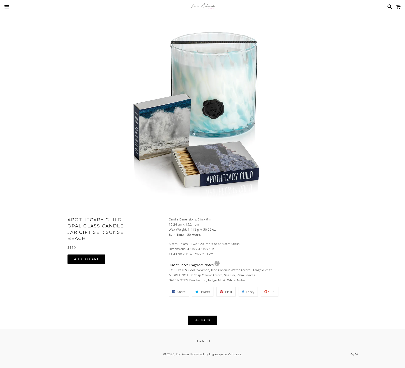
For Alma (182, 354)
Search (202, 341)
